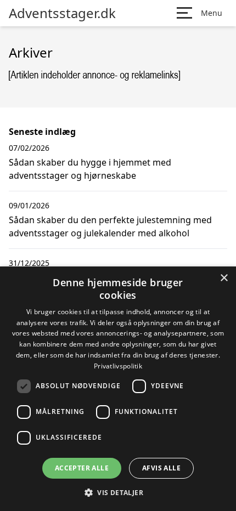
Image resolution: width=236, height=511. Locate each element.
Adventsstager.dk (62, 13)
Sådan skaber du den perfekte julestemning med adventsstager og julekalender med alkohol (110, 226)
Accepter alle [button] (82, 468)
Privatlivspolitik (118, 366)
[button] (118, 492)
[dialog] (118, 388)
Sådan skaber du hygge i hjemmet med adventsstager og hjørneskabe (90, 168)
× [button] (224, 278)
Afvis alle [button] (161, 468)
